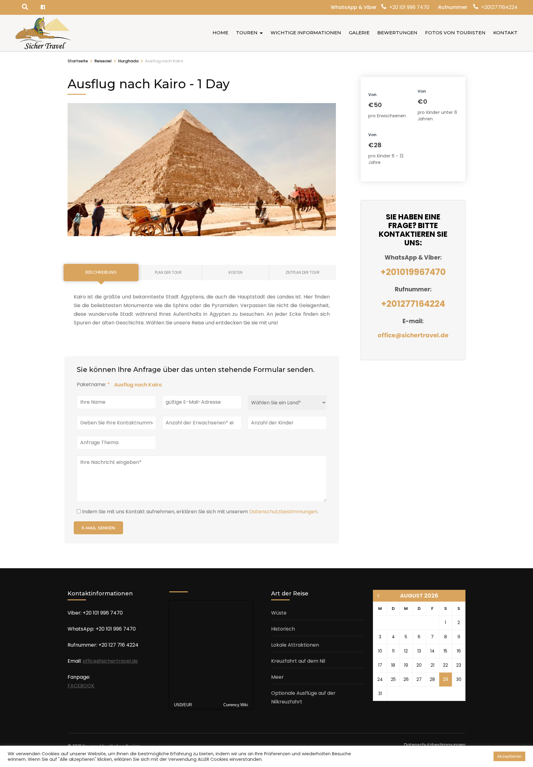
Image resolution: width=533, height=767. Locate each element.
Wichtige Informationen (306, 32)
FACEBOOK (81, 685)
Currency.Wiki (235, 704)
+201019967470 (413, 272)
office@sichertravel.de (413, 335)
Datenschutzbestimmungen (283, 511)
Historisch (283, 628)
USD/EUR (183, 704)
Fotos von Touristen (455, 32)
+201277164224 (499, 7)
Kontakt (505, 32)
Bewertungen (397, 32)
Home (220, 32)
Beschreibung (101, 272)
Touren (247, 32)
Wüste (279, 612)
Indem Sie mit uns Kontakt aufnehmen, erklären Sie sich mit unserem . (200, 511)
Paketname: (93, 384)
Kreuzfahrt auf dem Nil (298, 661)
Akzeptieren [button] (509, 756)
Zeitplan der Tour (303, 272)
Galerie (359, 32)
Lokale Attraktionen (295, 644)
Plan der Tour (168, 272)
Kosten (235, 272)
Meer (277, 677)
